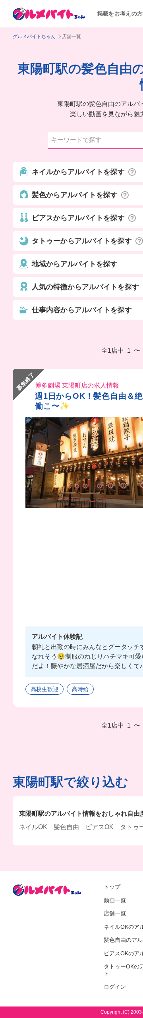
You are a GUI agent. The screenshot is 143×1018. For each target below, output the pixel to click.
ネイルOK (33, 827)
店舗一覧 (115, 913)
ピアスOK (99, 827)
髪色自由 (66, 827)
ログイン (115, 986)
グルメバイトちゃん (34, 36)
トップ (112, 887)
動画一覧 (115, 900)
